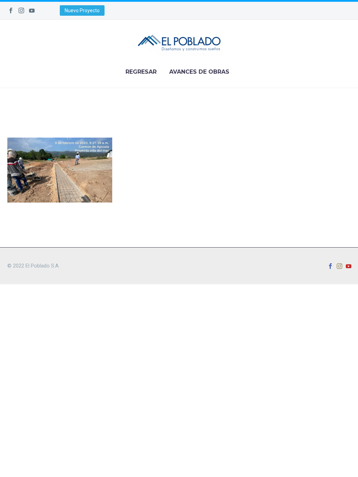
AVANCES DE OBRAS (199, 71)
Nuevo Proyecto (82, 10)
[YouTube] (32, 10)
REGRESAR (141, 71)
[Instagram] (21, 10)
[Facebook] (11, 10)
